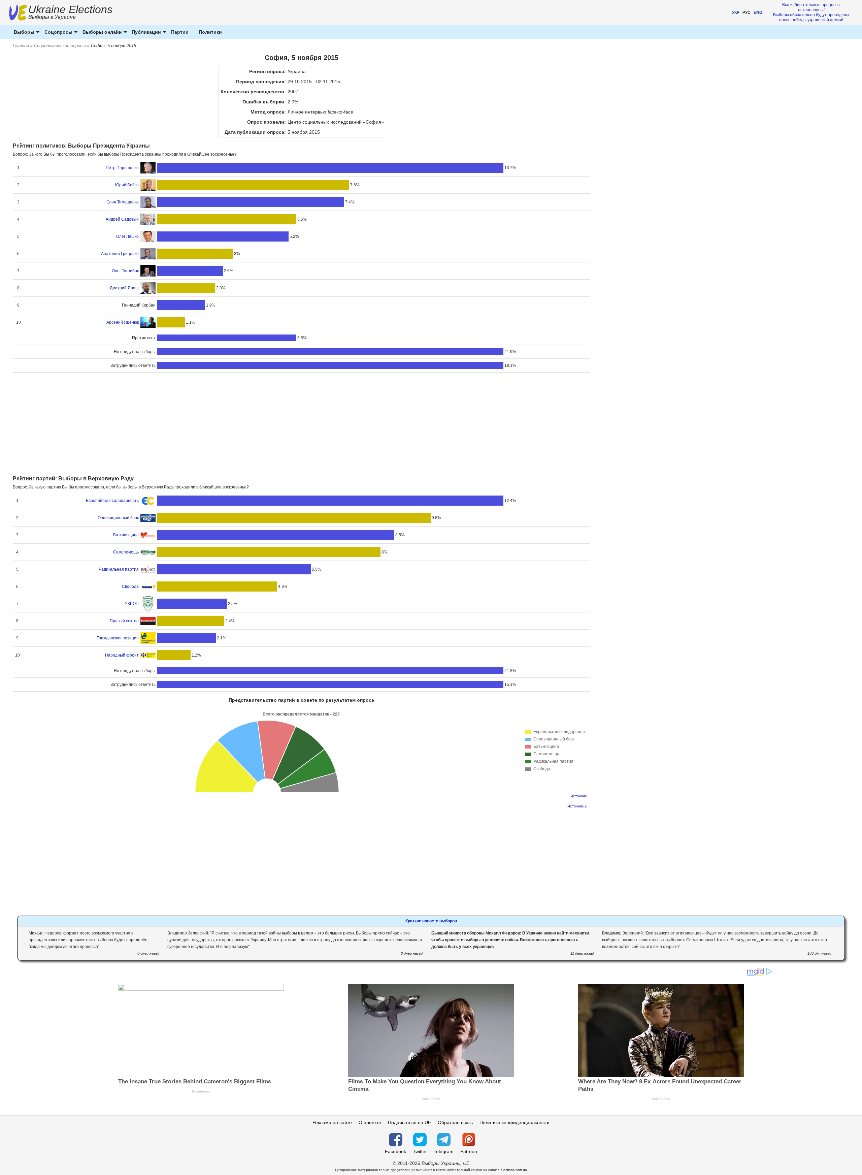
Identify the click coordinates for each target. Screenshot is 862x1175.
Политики (210, 32)
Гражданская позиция (118, 638)
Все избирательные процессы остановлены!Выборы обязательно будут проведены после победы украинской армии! (811, 12)
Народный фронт (122, 655)
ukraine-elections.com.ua (507, 1170)
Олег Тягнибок (125, 270)
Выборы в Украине (52, 17)
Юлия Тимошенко (122, 202)
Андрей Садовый (122, 219)
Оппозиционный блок (118, 517)
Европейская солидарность (112, 500)
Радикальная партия (119, 569)
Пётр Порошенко (122, 167)
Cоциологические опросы (60, 45)
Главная (21, 45)
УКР (735, 12)
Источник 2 (577, 806)
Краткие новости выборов (431, 921)
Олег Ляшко (127, 236)
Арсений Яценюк (122, 322)
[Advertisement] (301, 425)
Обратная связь (455, 1122)
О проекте (370, 1122)
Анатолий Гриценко (120, 253)
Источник (578, 796)
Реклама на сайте (332, 1122)
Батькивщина (126, 535)
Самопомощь (126, 552)
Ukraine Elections (70, 13)
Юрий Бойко (127, 185)
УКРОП (132, 603)
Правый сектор (124, 620)
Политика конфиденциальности (514, 1122)
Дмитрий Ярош (124, 288)
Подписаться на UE (409, 1122)
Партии (180, 32)
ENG (758, 12)
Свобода (130, 586)
